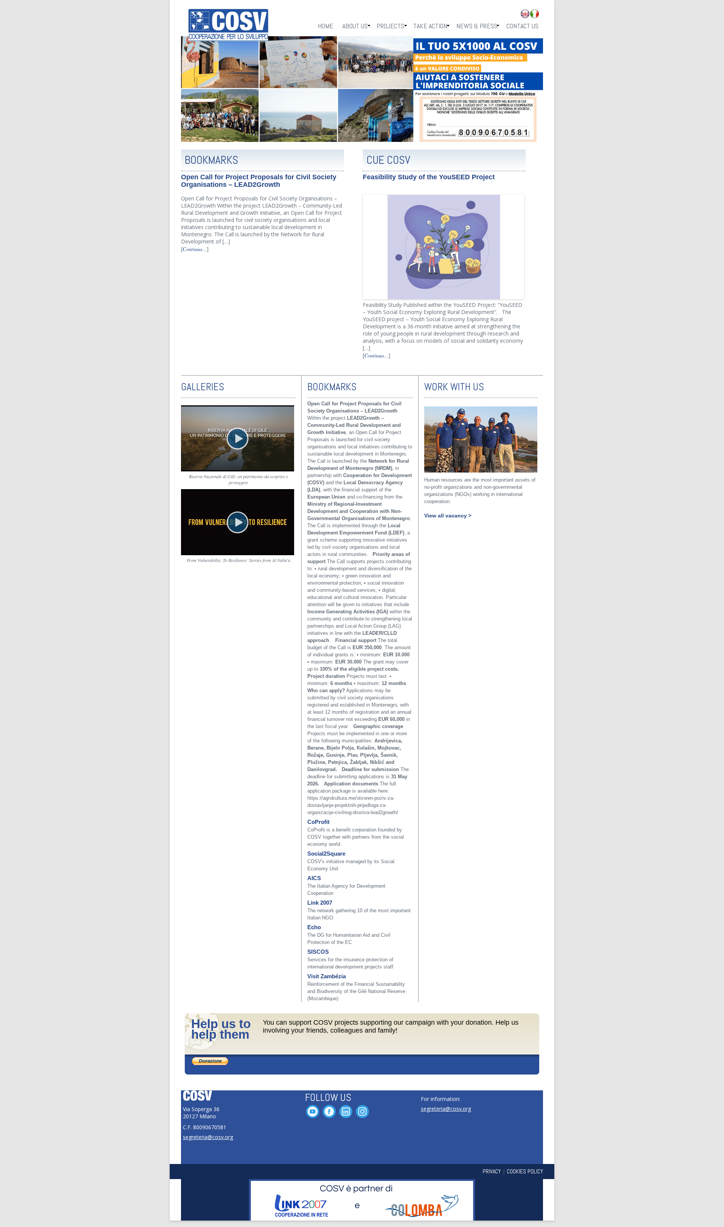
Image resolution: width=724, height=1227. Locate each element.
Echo (314, 927)
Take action (430, 26)
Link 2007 (319, 903)
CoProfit (318, 822)
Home (325, 26)
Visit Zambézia (326, 976)
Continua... (195, 248)
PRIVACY (492, 1171)
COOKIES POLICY (525, 1171)
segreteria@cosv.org (208, 1137)
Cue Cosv (388, 160)
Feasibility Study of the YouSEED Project (429, 177)
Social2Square (326, 854)
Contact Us (522, 26)
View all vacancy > (447, 516)
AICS (314, 878)
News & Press (476, 26)
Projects (390, 26)
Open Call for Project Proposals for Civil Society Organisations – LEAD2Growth (258, 180)
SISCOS (318, 952)
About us (355, 26)
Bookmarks (211, 160)
